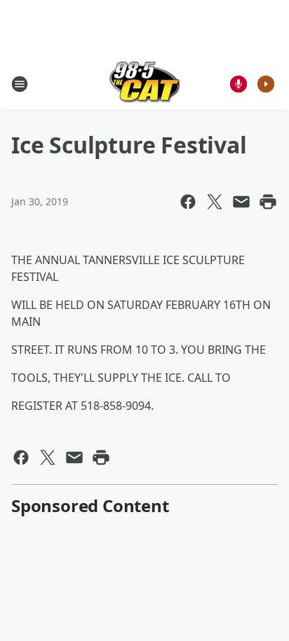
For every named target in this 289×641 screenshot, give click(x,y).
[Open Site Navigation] (19, 84)
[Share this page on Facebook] (188, 202)
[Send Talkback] (238, 84)
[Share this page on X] (214, 202)
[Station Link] (144, 83)
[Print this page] (268, 202)
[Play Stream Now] (265, 84)
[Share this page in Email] (241, 202)
